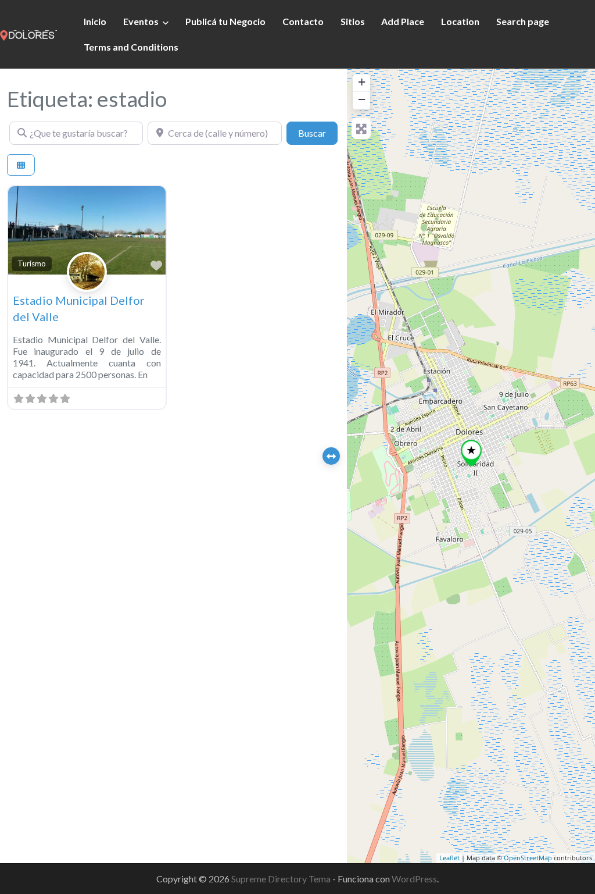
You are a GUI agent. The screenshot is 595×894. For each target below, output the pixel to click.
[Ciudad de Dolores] (28, 34)
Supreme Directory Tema (281, 878)
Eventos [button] (141, 21)
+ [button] (361, 81)
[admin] (87, 284)
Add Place (402, 21)
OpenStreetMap (528, 857)
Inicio (95, 21)
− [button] (361, 99)
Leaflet (449, 857)
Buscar (318, 132)
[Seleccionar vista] (21, 165)
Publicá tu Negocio (225, 21)
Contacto (303, 21)
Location (460, 21)
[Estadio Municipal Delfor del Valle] (471, 453)
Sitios (352, 21)
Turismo (31, 263)
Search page (522, 21)
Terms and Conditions (131, 46)
